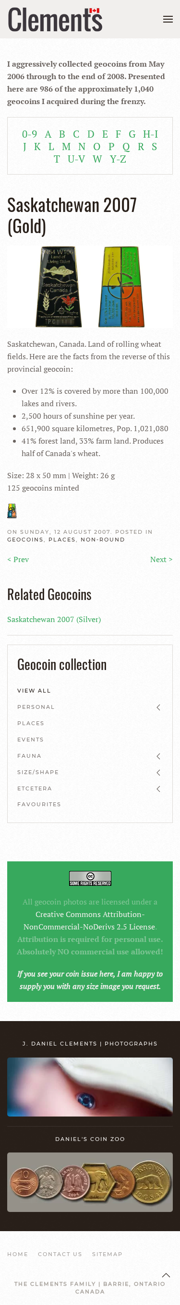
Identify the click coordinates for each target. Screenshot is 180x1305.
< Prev (18, 559)
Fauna (29, 755)
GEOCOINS (25, 539)
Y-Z (118, 158)
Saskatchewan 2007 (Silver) (54, 619)
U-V (76, 158)
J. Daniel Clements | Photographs (90, 1043)
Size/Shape (38, 772)
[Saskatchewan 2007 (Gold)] (90, 286)
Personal (36, 707)
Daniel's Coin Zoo (90, 1139)
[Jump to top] (166, 1275)
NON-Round (103, 539)
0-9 (29, 134)
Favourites (39, 804)
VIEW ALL (34, 690)
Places (62, 539)
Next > (161, 559)
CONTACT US (60, 1254)
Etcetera (34, 788)
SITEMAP (107, 1254)
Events (30, 739)
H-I (150, 134)
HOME (17, 1254)
